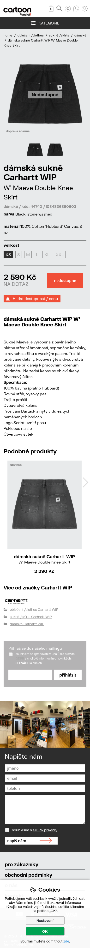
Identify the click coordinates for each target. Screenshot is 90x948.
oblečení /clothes (31, 35)
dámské (80, 35)
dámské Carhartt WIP (27, 624)
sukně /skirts (59, 35)
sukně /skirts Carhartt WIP (31, 617)
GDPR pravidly (45, 830)
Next (85, 482)
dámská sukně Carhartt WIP (44, 559)
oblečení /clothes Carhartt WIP (34, 609)
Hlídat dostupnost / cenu (34, 298)
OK (45, 931)
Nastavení (45, 920)
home (8, 35)
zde (66, 941)
